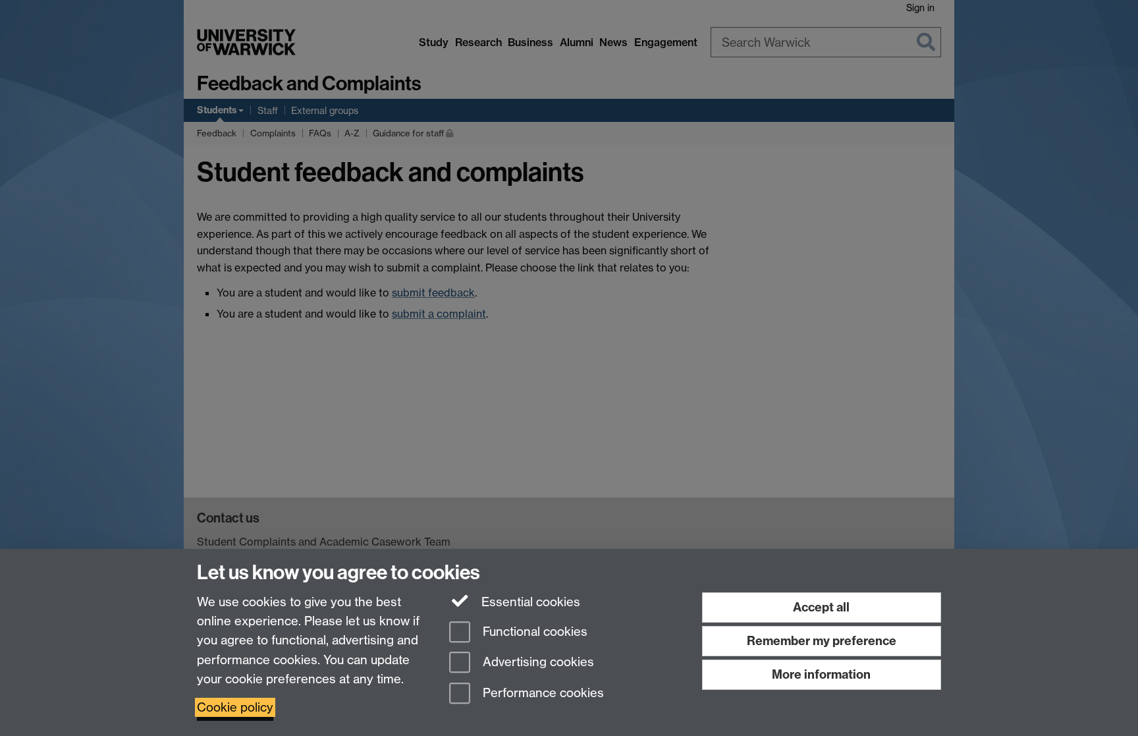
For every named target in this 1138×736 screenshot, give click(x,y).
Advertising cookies (536, 662)
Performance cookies (541, 693)
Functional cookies (533, 631)
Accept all (821, 607)
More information (821, 674)
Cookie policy (235, 707)
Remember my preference (821, 640)
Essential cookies (529, 601)
